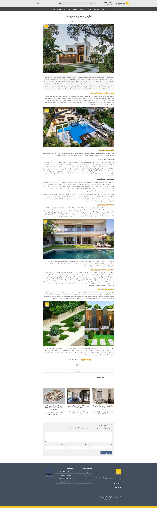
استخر (81, 88)
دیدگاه (110, 431)
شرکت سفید (111, 348)
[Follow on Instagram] (38, 3)
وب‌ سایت (63, 445)
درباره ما (75, 9)
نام (111, 445)
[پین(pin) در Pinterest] (80, 365)
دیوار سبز (106, 169)
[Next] (42, 403)
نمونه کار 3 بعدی (57, 9)
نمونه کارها (96, 9)
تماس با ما (67, 9)
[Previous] (114, 403)
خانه (103, 9)
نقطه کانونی (93, 212)
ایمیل (87, 445)
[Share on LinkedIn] (77, 365)
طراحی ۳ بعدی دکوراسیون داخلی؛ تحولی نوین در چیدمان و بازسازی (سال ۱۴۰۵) (54, 407)
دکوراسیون (78, 14)
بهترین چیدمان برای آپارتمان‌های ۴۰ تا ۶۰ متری (103, 407)
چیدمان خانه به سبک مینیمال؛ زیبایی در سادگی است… (78, 407)
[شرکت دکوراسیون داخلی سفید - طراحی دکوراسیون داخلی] (114, 3)
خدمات (89, 9)
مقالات (81, 9)
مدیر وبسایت (71, 21)
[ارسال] (60, 3)
